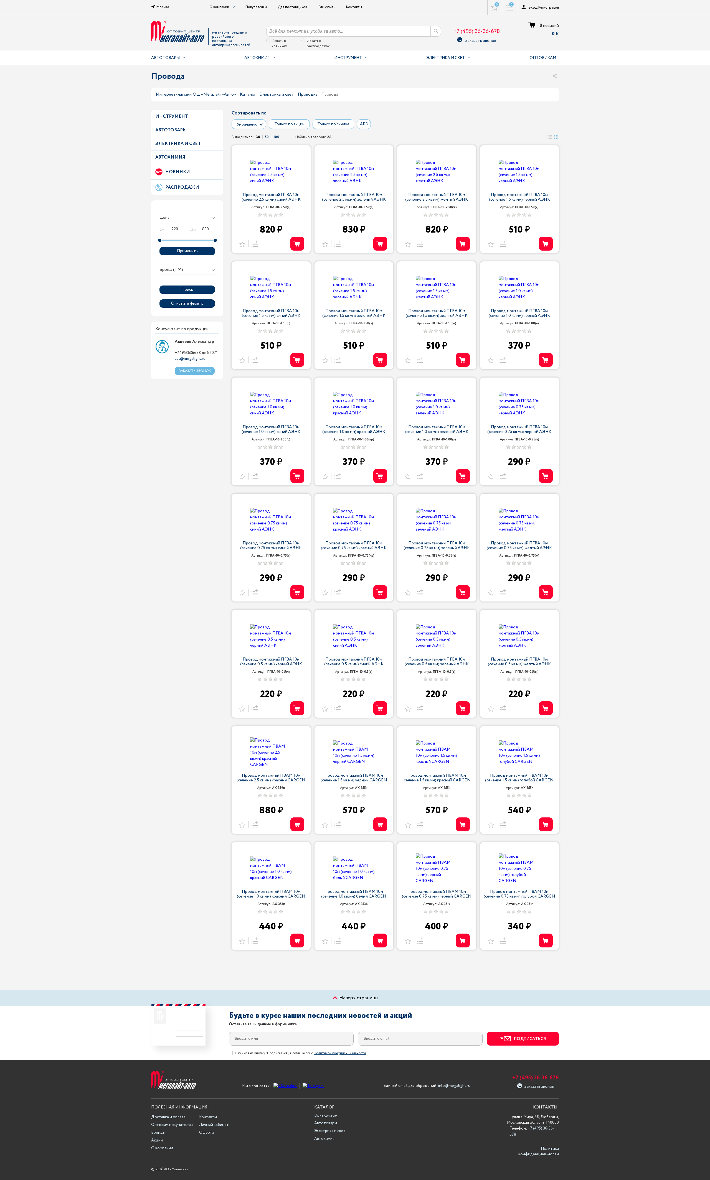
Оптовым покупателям (172, 1125)
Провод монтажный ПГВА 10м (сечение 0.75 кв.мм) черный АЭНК (519, 429)
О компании (162, 1148)
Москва (162, 6)
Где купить (327, 6)
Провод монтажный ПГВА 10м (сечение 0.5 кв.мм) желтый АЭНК (519, 662)
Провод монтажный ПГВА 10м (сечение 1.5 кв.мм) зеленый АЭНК (354, 313)
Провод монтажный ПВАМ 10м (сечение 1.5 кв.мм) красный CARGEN (436, 778)
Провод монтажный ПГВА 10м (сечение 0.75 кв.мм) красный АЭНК (354, 546)
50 (267, 137)
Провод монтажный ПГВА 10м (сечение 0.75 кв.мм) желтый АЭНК (519, 546)
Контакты (354, 6)
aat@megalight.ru (190, 358)
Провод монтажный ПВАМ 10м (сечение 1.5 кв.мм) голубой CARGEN (519, 778)
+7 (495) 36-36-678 (476, 31)
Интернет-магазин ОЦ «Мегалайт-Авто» (196, 94)
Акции (157, 1140)
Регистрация (548, 7)
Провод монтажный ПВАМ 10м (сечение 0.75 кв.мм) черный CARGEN (436, 894)
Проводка (308, 94)
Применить (187, 251)
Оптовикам (542, 58)
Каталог (248, 94)
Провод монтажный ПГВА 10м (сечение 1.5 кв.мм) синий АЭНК (271, 313)
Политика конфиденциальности (538, 1151)
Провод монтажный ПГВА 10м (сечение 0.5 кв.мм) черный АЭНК (271, 662)
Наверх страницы (358, 997)
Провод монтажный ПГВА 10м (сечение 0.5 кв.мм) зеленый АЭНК (437, 662)
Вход (533, 7)
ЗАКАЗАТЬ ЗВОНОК (195, 371)
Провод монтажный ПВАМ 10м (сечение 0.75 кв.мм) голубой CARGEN (519, 894)
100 (276, 137)
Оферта (206, 1132)
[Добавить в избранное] (242, 243)
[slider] (160, 240)
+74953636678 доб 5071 (196, 353)
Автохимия (257, 58)
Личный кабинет (214, 1125)
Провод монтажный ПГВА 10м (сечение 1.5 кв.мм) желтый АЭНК (436, 313)
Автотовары (165, 58)
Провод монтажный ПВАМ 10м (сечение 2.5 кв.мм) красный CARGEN (271, 778)
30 (258, 137)
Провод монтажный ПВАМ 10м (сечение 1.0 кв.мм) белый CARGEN (353, 894)
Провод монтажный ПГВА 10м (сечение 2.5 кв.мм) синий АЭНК (271, 197)
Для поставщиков (292, 6)
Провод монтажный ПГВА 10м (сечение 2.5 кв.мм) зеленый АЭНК (354, 197)
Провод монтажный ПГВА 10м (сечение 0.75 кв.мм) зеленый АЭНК (437, 546)
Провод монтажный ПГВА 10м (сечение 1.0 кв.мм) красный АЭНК (353, 429)
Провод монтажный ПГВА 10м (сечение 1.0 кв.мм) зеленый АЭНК (436, 429)
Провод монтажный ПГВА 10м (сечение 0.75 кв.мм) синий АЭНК (271, 546)
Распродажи (182, 187)
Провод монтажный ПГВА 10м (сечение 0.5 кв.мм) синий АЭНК (354, 662)
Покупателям (256, 6)
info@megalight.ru (454, 1086)
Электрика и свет (445, 58)
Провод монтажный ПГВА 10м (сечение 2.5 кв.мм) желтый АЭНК (436, 197)
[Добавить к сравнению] (253, 243)
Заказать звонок (480, 39)
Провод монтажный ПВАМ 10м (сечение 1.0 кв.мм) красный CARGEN (271, 894)
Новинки (177, 172)
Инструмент (348, 58)
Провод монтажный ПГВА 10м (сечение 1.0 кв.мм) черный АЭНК (519, 313)
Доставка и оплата (168, 1117)
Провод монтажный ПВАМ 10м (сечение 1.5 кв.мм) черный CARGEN (354, 778)
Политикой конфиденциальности (340, 1053)
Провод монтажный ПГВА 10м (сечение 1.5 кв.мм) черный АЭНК (519, 197)
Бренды (158, 1132)
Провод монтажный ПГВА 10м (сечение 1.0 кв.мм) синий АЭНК (271, 429)
